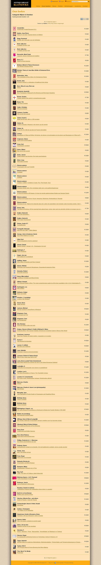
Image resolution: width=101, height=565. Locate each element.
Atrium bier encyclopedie (24, 457)
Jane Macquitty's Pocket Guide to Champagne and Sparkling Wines (36, 394)
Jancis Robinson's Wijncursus (25, 484)
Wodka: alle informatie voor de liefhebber (28, 40)
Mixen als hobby (21, 293)
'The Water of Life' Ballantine (25, 510)
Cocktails (19, 172)
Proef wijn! (20, 552)
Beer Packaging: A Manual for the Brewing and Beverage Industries (36, 93)
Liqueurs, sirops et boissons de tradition (28, 56)
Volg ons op (52, 562)
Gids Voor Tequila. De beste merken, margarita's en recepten (34, 336)
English (62, 1)
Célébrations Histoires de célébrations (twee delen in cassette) (34, 489)
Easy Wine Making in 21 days (25, 235)
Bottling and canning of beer (25, 494)
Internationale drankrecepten (25, 415)
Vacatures (78, 6)
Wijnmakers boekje (22, 161)
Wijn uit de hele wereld (23, 114)
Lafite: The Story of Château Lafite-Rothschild (30, 473)
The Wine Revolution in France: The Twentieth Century (32, 373)
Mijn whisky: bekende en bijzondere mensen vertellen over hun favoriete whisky (39, 420)
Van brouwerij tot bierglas (24, 341)
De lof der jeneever (22, 272)
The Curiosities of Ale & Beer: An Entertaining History (32, 77)
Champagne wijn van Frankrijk (25, 167)
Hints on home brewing (23, 61)
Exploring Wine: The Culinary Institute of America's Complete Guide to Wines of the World (42, 330)
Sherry (19, 87)
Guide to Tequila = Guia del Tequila (27, 500)
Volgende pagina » (52, 21)
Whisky (19, 71)
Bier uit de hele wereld (23, 151)
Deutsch (68, 1)
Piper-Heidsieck (21, 251)
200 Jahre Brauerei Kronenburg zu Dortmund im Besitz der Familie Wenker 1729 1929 (41, 410)
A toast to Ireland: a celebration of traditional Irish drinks (32, 82)
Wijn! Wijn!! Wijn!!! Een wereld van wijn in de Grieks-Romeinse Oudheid (37, 362)
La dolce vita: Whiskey (23, 299)
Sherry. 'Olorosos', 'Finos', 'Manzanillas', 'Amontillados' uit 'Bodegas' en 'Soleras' (39, 531)
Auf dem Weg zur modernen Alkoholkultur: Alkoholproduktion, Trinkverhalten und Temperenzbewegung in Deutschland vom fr (52, 542)
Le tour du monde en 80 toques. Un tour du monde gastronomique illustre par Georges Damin (43, 193)
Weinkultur (20, 505)
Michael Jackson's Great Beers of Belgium (29, 309)
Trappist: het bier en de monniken (26, 526)
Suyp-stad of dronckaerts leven (25, 436)
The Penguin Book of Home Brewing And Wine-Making (32, 547)
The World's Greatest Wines (25, 66)
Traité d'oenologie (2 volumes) (25, 478)
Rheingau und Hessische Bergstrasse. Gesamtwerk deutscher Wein (36, 267)
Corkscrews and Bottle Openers (26, 431)
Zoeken (60, 6)
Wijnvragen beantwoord (24, 219)
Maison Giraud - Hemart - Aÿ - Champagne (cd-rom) (31, 246)
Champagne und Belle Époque (26, 463)
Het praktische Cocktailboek (25, 256)
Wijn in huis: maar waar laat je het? (27, 357)
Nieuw (54, 6)
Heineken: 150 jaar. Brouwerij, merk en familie (30, 515)
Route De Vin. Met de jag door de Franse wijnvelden (31, 130)
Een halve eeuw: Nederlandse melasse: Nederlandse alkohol (34, 378)
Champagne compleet (23, 145)
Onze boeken (46, 6)
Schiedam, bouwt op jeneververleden (27, 352)
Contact (85, 6)
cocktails (19, 177)
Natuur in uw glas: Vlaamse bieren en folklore (30, 34)
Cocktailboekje (21, 225)
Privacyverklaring (69, 562)
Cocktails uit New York (23, 45)
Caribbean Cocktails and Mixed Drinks (28, 278)
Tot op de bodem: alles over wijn (26, 325)
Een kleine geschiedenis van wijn (26, 441)
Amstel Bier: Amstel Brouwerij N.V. (26, 29)
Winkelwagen (68, 6)
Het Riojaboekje (21, 320)
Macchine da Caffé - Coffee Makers (27, 230)
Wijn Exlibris (20, 288)
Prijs (52, 23)
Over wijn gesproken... (23, 214)
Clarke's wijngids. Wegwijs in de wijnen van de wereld (32, 124)
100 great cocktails (22, 103)
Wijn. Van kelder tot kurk (24, 452)
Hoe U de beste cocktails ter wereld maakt (29, 521)
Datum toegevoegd (59, 23)
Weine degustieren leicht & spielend (27, 241)
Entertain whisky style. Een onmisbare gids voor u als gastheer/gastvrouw (37, 188)
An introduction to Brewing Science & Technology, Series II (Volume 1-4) (37, 537)
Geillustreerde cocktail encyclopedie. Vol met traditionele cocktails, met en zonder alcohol (42, 447)
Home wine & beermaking (24, 140)
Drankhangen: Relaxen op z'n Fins (27, 468)
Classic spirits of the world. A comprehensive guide (31, 98)
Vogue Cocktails (21, 399)
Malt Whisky (20, 389)
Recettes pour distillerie (23, 346)
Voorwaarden (60, 562)
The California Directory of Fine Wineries (28, 426)
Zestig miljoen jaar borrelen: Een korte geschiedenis (31, 156)
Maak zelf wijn (21, 304)
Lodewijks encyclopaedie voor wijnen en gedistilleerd (32, 367)
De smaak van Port (22, 315)
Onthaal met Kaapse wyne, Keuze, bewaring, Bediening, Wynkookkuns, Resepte (39, 198)
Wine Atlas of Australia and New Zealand (28, 262)
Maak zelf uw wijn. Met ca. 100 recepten (28, 119)
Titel (49, 23)
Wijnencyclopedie (22, 108)
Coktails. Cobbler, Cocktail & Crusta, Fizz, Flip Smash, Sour (34, 182)
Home (38, 6)
